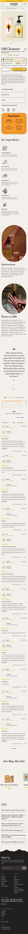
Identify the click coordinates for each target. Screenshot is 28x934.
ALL (2, 8)
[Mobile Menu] (2, 4)
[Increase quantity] (8, 69)
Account (16, 882)
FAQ (15, 877)
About (15, 876)
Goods (2, 882)
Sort (14, 422)
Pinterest (3, 914)
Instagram (3, 911)
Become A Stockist (18, 889)
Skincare (3, 879)
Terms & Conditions (6, 929)
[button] (14, 401)
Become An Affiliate (19, 891)
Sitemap (16, 892)
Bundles (3, 884)
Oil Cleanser (8, 432)
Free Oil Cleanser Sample (11, 485)
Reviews (16, 881)
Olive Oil (3, 876)
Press (15, 886)
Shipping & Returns (5, 927)
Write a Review (21, 418)
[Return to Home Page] (14, 4)
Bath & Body (4, 881)
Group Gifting (4, 886)
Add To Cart (9, 790)
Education (16, 887)
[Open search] (22, 4)
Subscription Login (18, 884)
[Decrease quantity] (3, 69)
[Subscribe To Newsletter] (24, 868)
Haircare (3, 877)
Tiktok (2, 916)
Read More (3, 903)
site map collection (11, 8)
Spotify (3, 912)
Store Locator (4, 921)
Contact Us (16, 879)
